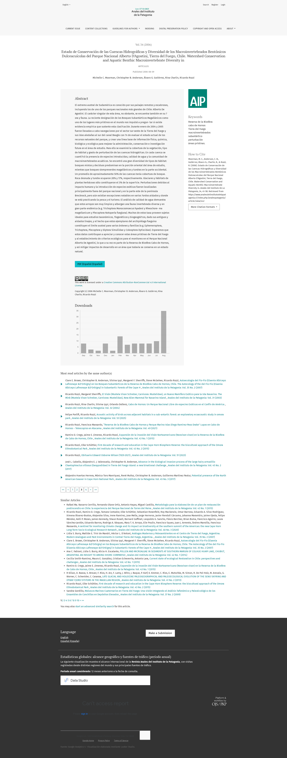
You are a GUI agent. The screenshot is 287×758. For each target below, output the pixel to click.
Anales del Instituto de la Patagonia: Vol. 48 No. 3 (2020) (148, 529)
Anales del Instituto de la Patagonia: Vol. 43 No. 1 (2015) (124, 438)
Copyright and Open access (207, 28)
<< (63, 489)
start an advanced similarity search (94, 606)
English (67, 5)
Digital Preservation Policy (173, 28)
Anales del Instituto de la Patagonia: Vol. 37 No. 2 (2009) (150, 594)
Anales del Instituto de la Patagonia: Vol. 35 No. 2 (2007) (172, 387)
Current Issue (73, 28)
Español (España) (70, 641)
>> (95, 489)
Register (215, 5)
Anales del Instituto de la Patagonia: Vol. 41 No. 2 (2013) (151, 580)
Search (206, 5)
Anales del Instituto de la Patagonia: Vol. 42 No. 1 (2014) (157, 555)
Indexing (149, 28)
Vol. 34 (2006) (143, 44)
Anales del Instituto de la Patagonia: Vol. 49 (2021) (130, 428)
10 (78, 600)
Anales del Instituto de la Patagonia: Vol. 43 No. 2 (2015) (119, 448)
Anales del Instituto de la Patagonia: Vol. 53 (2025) (99, 418)
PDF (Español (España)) (89, 264)
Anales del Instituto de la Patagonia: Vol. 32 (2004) (92, 408)
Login (223, 5)
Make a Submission (160, 633)
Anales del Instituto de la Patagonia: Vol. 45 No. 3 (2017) (145, 479)
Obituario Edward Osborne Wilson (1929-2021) (106, 455)
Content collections (96, 28)
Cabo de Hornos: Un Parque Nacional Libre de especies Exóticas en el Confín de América (176, 404)
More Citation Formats (203, 207)
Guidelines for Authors (125, 28)
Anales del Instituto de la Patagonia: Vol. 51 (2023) (159, 455)
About (230, 28)
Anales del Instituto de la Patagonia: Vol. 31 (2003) (195, 397)
